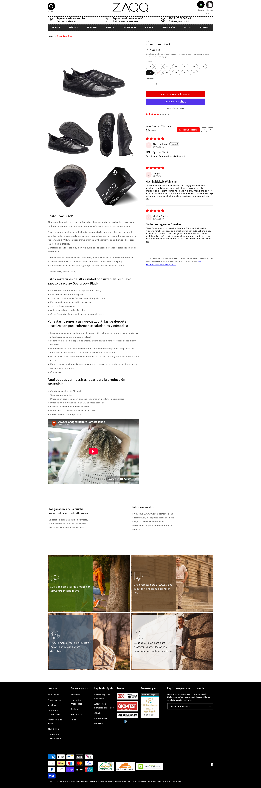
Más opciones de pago (175, 108)
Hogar (56, 27)
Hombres (92, 27)
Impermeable (101, 718)
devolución (53, 728)
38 (167, 66)
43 (149, 73)
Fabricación (168, 27)
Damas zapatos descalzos (102, 696)
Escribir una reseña (188, 129)
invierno (98, 723)
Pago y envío (54, 700)
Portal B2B (76, 714)
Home (51, 36)
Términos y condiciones (54, 712)
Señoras (73, 27)
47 (185, 73)
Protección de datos (55, 721)
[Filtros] (204, 129)
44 (158, 73)
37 (158, 66)
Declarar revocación (56, 736)
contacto (75, 694)
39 (176, 66)
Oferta (110, 27)
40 (185, 66)
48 (194, 73)
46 (176, 73)
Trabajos (75, 709)
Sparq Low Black (65, 36)
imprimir (52, 705)
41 (194, 66)
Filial (73, 719)
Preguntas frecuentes (76, 702)
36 (149, 66)
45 (167, 73)
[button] (51, 6)
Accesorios (129, 27)
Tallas (188, 27)
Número (150, 79)
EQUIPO (149, 27)
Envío (148, 57)
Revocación (53, 694)
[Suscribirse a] (210, 706)
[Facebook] (212, 765)
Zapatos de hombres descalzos (104, 705)
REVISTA (204, 27)
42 (202, 66)
